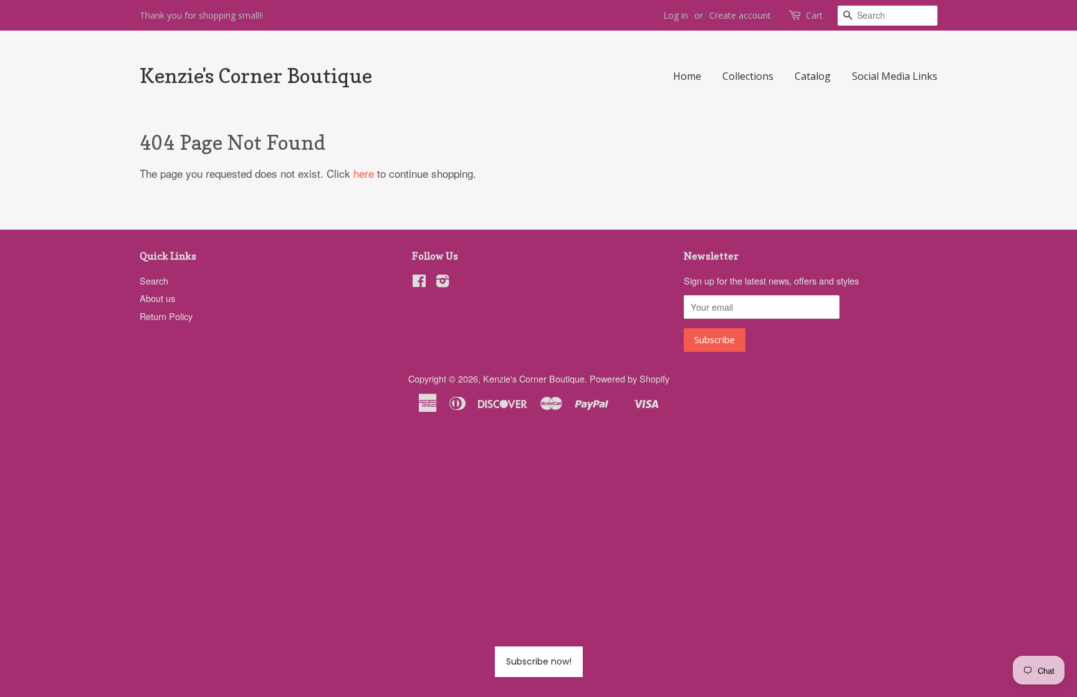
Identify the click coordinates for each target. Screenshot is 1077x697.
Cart (814, 15)
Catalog (813, 76)
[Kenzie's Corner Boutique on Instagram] (442, 282)
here (363, 173)
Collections (747, 76)
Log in (675, 15)
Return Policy (166, 316)
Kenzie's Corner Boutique (256, 76)
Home (687, 76)
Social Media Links (894, 76)
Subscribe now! (539, 661)
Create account (740, 15)
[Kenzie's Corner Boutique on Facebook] (419, 282)
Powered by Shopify (629, 378)
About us (157, 298)
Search (154, 280)
